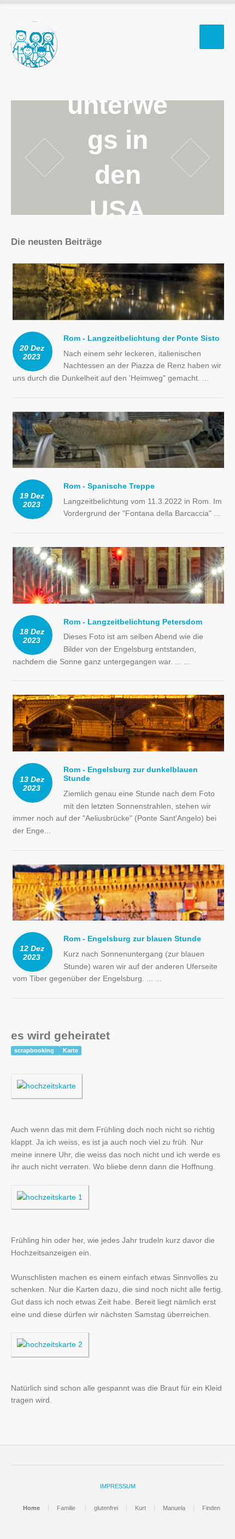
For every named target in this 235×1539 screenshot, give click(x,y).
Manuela (174, 1508)
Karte (70, 1050)
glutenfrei (106, 1508)
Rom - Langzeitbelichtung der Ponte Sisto (141, 338)
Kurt (140, 1508)
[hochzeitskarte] (46, 1091)
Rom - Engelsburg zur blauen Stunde (132, 938)
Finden (211, 1508)
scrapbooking (35, 1050)
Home (31, 1508)
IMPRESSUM (118, 1486)
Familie (67, 1508)
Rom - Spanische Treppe (109, 486)
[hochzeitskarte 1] (50, 1203)
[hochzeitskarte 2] (50, 1350)
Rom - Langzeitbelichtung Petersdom (132, 621)
